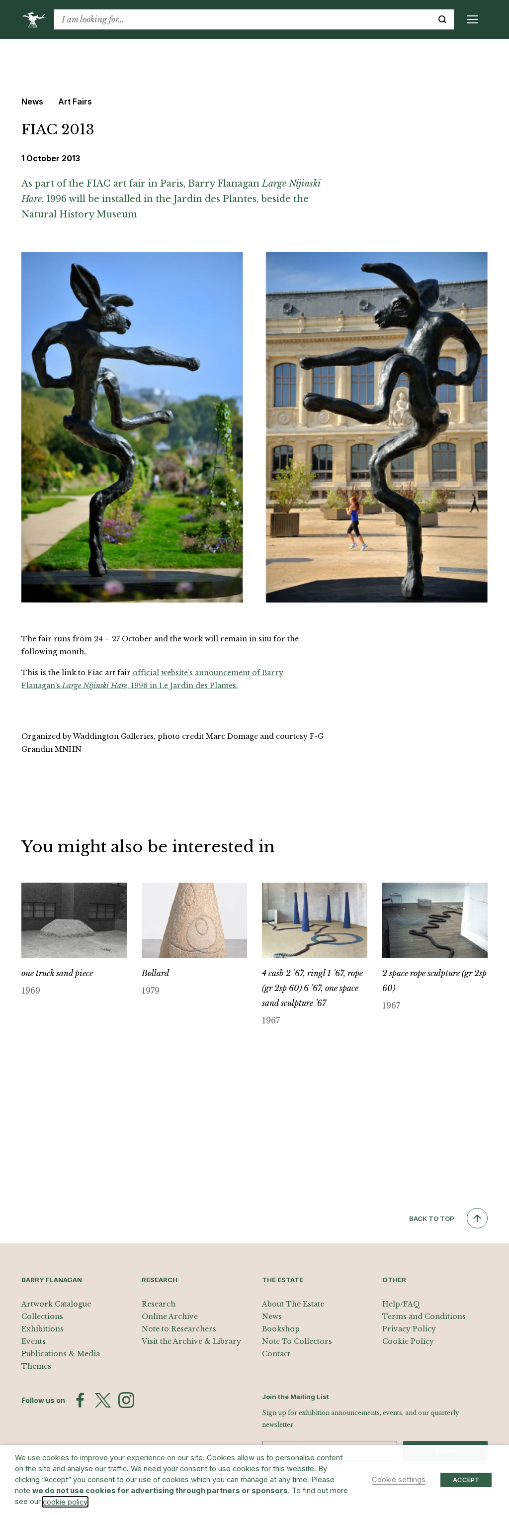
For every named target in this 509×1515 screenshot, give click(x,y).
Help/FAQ (401, 1304)
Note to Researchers (179, 1328)
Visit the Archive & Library (191, 1341)
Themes (36, 1366)
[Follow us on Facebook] (80, 1400)
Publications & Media (60, 1353)
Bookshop (281, 1328)
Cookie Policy (408, 1341)
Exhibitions (42, 1328)
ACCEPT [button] (466, 1480)
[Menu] (472, 19)
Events (33, 1341)
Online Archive (170, 1316)
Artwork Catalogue (56, 1304)
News (272, 1316)
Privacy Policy (409, 1328)
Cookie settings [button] (398, 1479)
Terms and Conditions (424, 1316)
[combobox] (242, 19)
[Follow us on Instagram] (126, 1400)
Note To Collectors (297, 1341)
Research (158, 1304)
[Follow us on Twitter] (103, 1400)
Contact (276, 1353)
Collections (42, 1316)
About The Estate (293, 1304)
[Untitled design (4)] (254, 426)
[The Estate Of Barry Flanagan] (37, 19)
